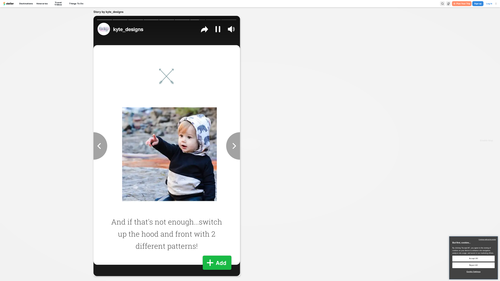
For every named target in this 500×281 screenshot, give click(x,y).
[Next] (233, 146)
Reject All (473, 265)
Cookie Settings (474, 272)
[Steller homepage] (8, 3)
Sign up (478, 3)
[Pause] (217, 29)
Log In (489, 3)
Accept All (473, 258)
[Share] (204, 29)
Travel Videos (58, 3)
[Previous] (100, 146)
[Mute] (231, 29)
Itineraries (42, 3)
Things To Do (76, 3)
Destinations (26, 3)
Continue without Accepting (487, 239)
